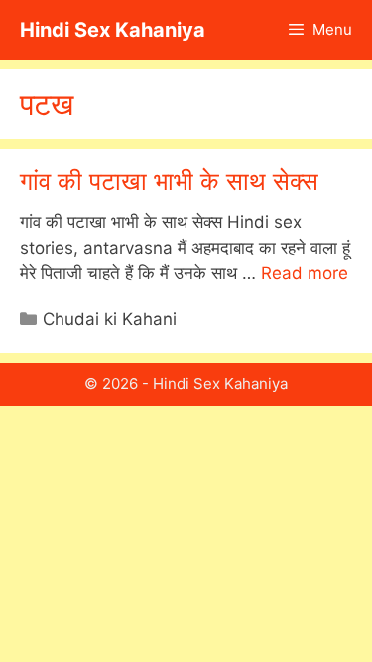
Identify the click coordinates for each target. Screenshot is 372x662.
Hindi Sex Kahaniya (112, 30)
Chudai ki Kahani (110, 319)
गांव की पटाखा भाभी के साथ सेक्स (169, 181)
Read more (304, 273)
